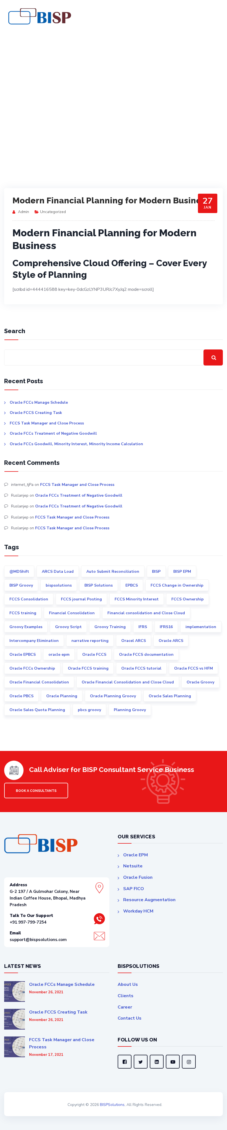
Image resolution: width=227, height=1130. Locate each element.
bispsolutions (59, 585)
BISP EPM (182, 571)
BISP (156, 571)
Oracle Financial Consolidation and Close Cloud (128, 682)
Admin (23, 211)
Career (125, 1007)
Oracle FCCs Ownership (32, 668)
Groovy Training (110, 626)
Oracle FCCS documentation (146, 654)
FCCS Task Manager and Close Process (47, 423)
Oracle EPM (135, 855)
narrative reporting (90, 640)
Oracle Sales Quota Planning (37, 709)
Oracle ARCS (171, 640)
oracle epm (58, 654)
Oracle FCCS (94, 654)
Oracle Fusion (138, 877)
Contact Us (129, 1018)
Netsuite (133, 866)
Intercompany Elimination (34, 640)
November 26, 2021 (46, 992)
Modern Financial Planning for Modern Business (111, 200)
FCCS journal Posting (81, 599)
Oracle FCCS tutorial (141, 668)
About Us (128, 984)
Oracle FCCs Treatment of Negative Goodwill (53, 433)
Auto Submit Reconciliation (112, 571)
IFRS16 (166, 626)
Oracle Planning (61, 696)
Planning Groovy (130, 709)
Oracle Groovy (200, 682)
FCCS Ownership (187, 599)
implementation (200, 626)
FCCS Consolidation (28, 599)
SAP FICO (133, 889)
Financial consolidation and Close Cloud (146, 613)
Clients (125, 996)
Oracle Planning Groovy (113, 696)
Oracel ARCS (133, 640)
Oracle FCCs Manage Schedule (39, 402)
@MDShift (19, 571)
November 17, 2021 (46, 1055)
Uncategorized (53, 211)
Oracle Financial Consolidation (39, 682)
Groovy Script (68, 626)
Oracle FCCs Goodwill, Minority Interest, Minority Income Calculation (76, 444)
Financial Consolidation (72, 613)
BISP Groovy (21, 585)
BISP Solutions (98, 585)
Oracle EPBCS (22, 654)
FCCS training (22, 613)
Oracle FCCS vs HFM (193, 668)
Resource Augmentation (149, 900)
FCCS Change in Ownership (177, 585)
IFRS (142, 626)
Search (14, 331)
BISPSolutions (112, 1104)
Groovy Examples (25, 626)
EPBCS (131, 585)
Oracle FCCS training (88, 668)
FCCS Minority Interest (137, 599)
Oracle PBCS (21, 696)
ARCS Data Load (58, 571)
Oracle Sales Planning (170, 696)
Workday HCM (138, 911)
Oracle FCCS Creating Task (36, 412)
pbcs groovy (89, 709)
